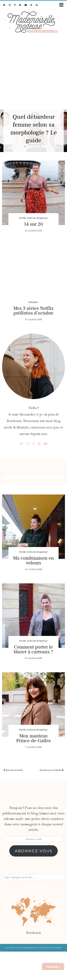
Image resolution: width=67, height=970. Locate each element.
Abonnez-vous (33, 851)
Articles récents (14, 770)
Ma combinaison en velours (33, 560)
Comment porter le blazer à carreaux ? (33, 649)
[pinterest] (20, 5)
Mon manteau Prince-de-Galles (33, 738)
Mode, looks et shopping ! (33, 218)
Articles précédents (51, 770)
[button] (62, 5)
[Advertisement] (33, 74)
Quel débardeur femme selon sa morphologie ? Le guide (33, 128)
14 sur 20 (33, 224)
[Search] (37, 5)
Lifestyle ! (33, 302)
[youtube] (26, 5)
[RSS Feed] (31, 5)
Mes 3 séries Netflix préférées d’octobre (33, 310)
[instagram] (10, 5)
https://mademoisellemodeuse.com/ (38, 948)
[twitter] (4, 5)
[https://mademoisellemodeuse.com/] (33, 21)
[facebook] (15, 5)
